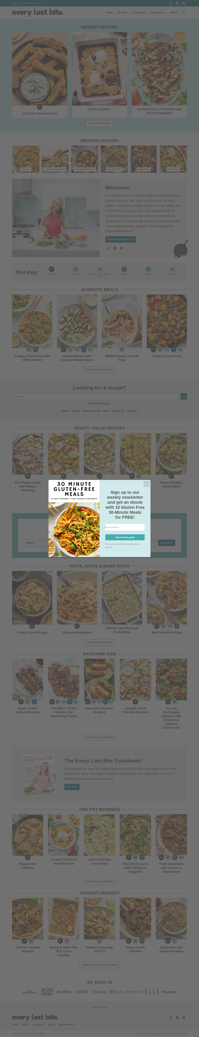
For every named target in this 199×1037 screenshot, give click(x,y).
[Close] (146, 484)
